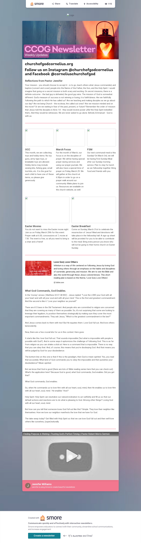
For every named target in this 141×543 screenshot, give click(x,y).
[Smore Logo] (37, 4)
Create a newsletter (44, 535)
